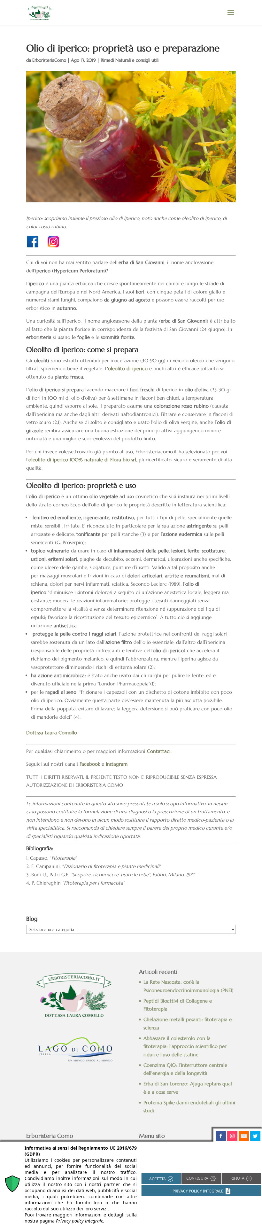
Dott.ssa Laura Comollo (51, 733)
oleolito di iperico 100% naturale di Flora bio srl (82, 460)
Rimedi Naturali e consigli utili (129, 60)
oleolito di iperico (128, 368)
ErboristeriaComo (49, 60)
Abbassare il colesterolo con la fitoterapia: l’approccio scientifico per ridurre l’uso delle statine (185, 1046)
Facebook (90, 764)
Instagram (116, 764)
